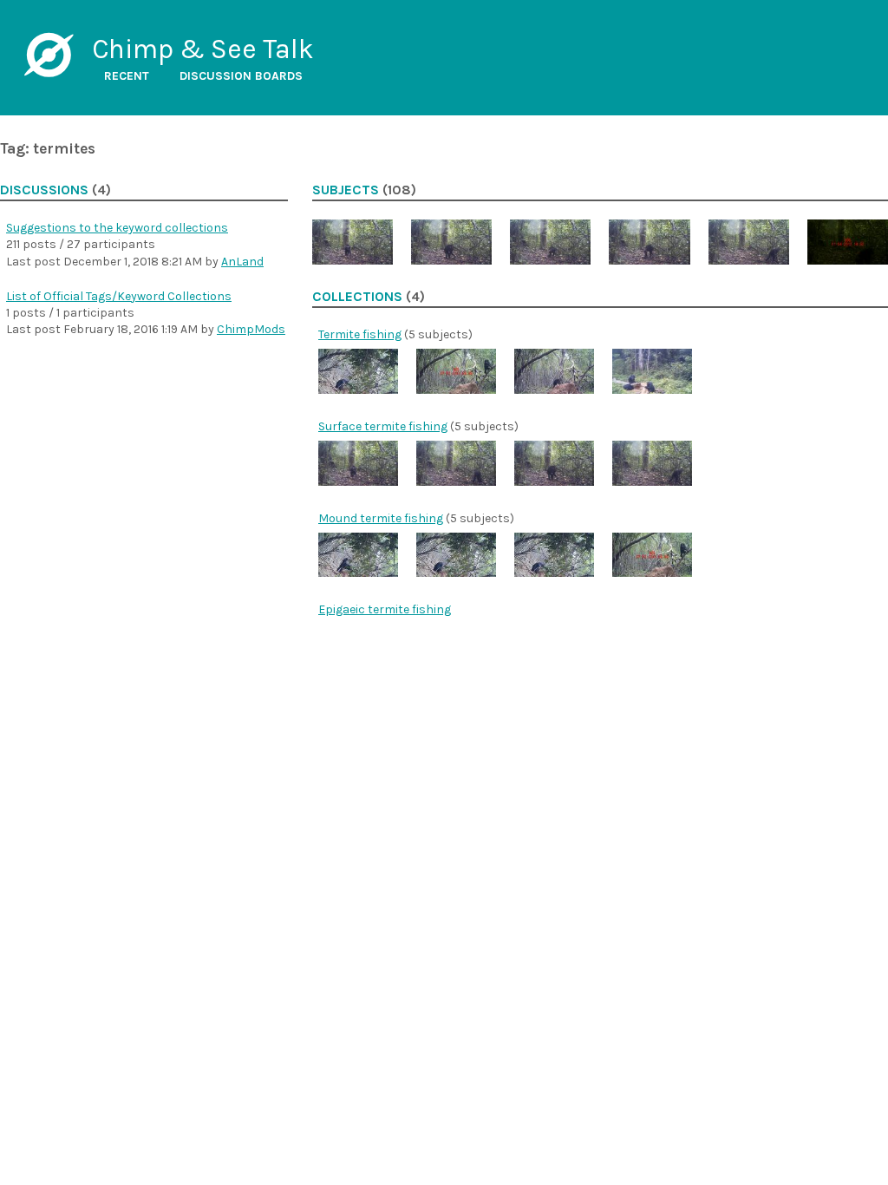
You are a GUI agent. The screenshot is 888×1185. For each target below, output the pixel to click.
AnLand (242, 261)
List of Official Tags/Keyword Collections (119, 296)
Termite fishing (360, 334)
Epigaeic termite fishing (384, 609)
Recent (126, 76)
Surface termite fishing (382, 426)
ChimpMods (251, 329)
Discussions (44, 190)
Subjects (345, 190)
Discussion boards (241, 76)
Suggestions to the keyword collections (117, 227)
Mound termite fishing (380, 518)
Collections (357, 296)
